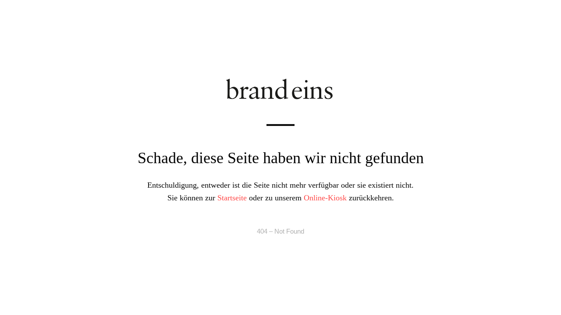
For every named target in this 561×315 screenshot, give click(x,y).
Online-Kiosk (325, 197)
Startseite (232, 197)
